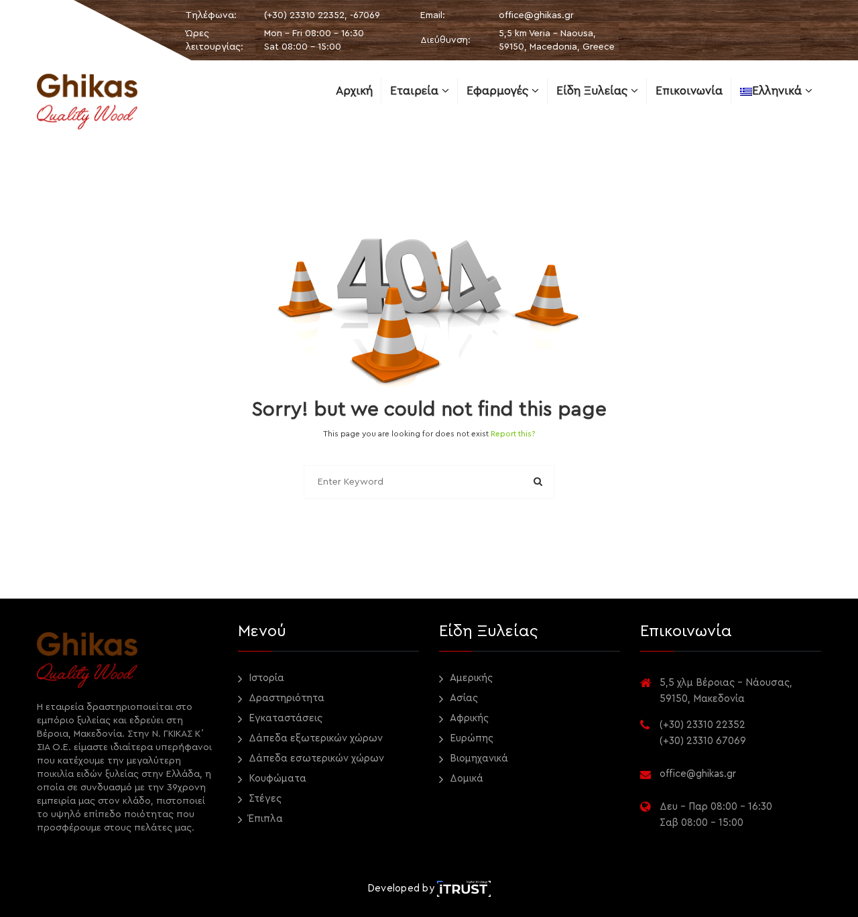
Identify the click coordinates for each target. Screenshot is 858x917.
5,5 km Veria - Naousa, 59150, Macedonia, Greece (557, 40)
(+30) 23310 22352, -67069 (322, 15)
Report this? (513, 434)
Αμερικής (470, 678)
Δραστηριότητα (285, 698)
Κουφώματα (276, 779)
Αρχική (354, 91)
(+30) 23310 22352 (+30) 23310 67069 (703, 733)
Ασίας (462, 698)
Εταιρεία (416, 91)
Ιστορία (265, 678)
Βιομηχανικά (477, 758)
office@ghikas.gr (536, 15)
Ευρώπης (470, 738)
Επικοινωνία (689, 91)
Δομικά (465, 779)
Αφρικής (468, 718)
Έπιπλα (264, 819)
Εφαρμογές (499, 91)
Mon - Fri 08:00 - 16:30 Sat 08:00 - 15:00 (314, 40)
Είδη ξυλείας (593, 91)
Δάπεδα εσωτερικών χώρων (315, 758)
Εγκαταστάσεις (284, 718)
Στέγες (264, 799)
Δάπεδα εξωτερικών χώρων (314, 738)
